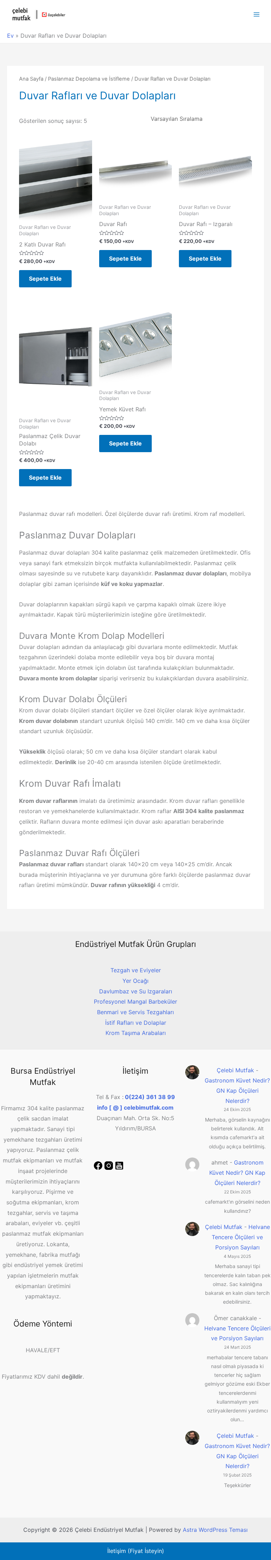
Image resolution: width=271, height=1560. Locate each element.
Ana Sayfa (31, 79)
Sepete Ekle (45, 278)
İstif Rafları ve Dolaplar (135, 1022)
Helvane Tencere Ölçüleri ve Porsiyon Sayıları (241, 1237)
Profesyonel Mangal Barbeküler (135, 1001)
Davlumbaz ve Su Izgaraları (135, 991)
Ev (10, 35)
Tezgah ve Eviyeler (135, 970)
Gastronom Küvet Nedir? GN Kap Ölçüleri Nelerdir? (237, 1090)
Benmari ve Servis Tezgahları (135, 1012)
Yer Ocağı (135, 980)
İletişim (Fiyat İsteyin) (135, 1550)
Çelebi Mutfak (235, 1070)
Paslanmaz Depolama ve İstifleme (89, 79)
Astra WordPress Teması (215, 1529)
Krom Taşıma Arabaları (136, 1032)
